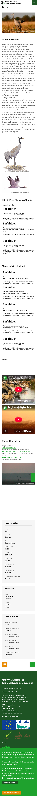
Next (33, 475)
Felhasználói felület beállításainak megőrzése (19, 778)
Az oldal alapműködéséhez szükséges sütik (19, 768)
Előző (33, 480)
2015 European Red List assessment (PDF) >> (17, 451)
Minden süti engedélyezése (11, 792)
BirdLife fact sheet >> (9, 448)
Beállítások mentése (9, 782)
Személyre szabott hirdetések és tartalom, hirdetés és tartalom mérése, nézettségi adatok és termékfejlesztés (18, 773)
